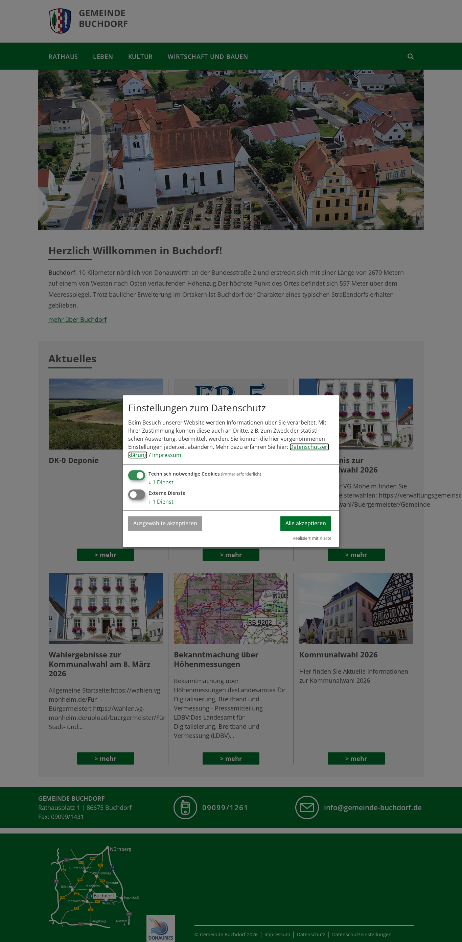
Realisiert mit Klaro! (312, 538)
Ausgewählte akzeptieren (165, 523)
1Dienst (161, 482)
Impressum (166, 455)
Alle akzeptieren (305, 523)
